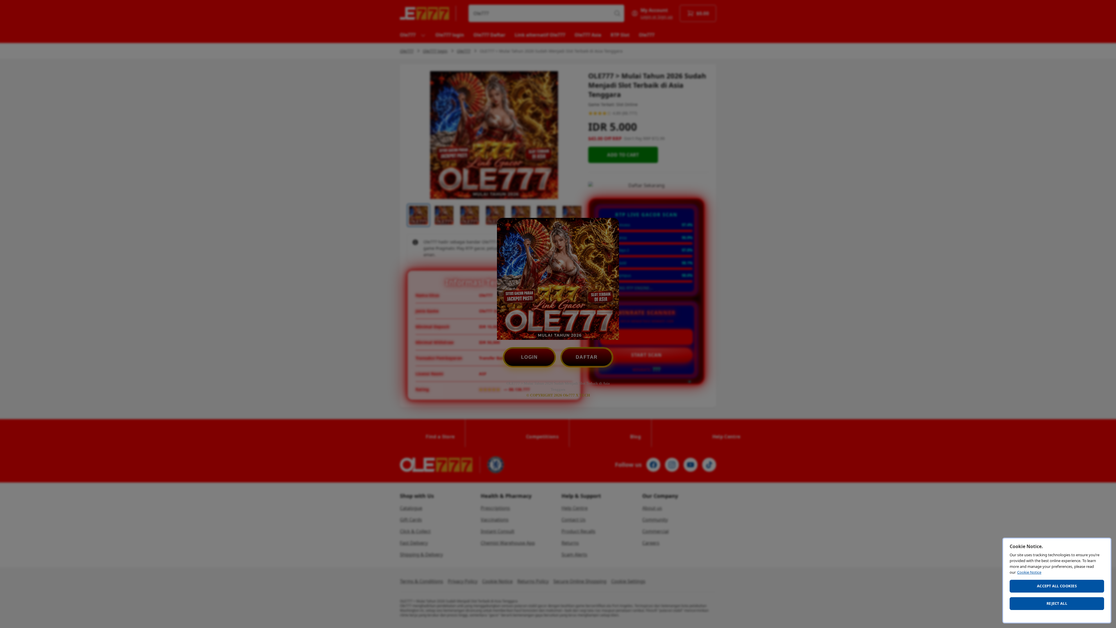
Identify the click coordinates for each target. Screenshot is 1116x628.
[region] (1056, 580)
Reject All (1057, 603)
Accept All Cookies (1057, 585)
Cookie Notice (1029, 572)
